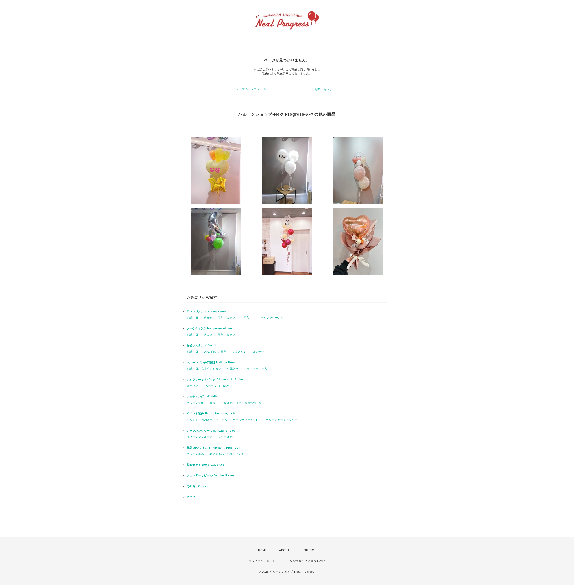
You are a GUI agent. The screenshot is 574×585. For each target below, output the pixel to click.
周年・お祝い (226, 317)
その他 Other (197, 486)
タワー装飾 (225, 436)
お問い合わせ (323, 89)
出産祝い (192, 385)
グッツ (191, 497)
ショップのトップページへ (250, 89)
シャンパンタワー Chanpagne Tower (212, 430)
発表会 (208, 317)
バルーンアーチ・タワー (282, 419)
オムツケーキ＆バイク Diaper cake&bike (215, 379)
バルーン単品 (195, 453)
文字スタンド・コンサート (249, 351)
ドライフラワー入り (271, 317)
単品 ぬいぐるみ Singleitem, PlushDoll (213, 447)
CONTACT (309, 550)
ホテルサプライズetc (246, 419)
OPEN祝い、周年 (215, 351)
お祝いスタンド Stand (201, 345)
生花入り (246, 317)
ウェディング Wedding (203, 396)
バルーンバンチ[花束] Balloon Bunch (212, 362)
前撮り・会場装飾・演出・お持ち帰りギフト (238, 402)
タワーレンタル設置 (200, 436)
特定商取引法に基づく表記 (307, 561)
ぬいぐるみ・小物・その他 (226, 453)
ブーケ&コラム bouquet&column (209, 328)
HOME (262, 550)
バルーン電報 (195, 402)
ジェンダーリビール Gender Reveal (211, 475)
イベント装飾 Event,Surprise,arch (211, 413)
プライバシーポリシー (263, 561)
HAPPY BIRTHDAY (217, 385)
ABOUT (284, 550)
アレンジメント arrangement (207, 311)
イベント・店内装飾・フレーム (207, 419)
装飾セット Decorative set (205, 464)
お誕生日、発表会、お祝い (204, 368)
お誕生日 (192, 317)
